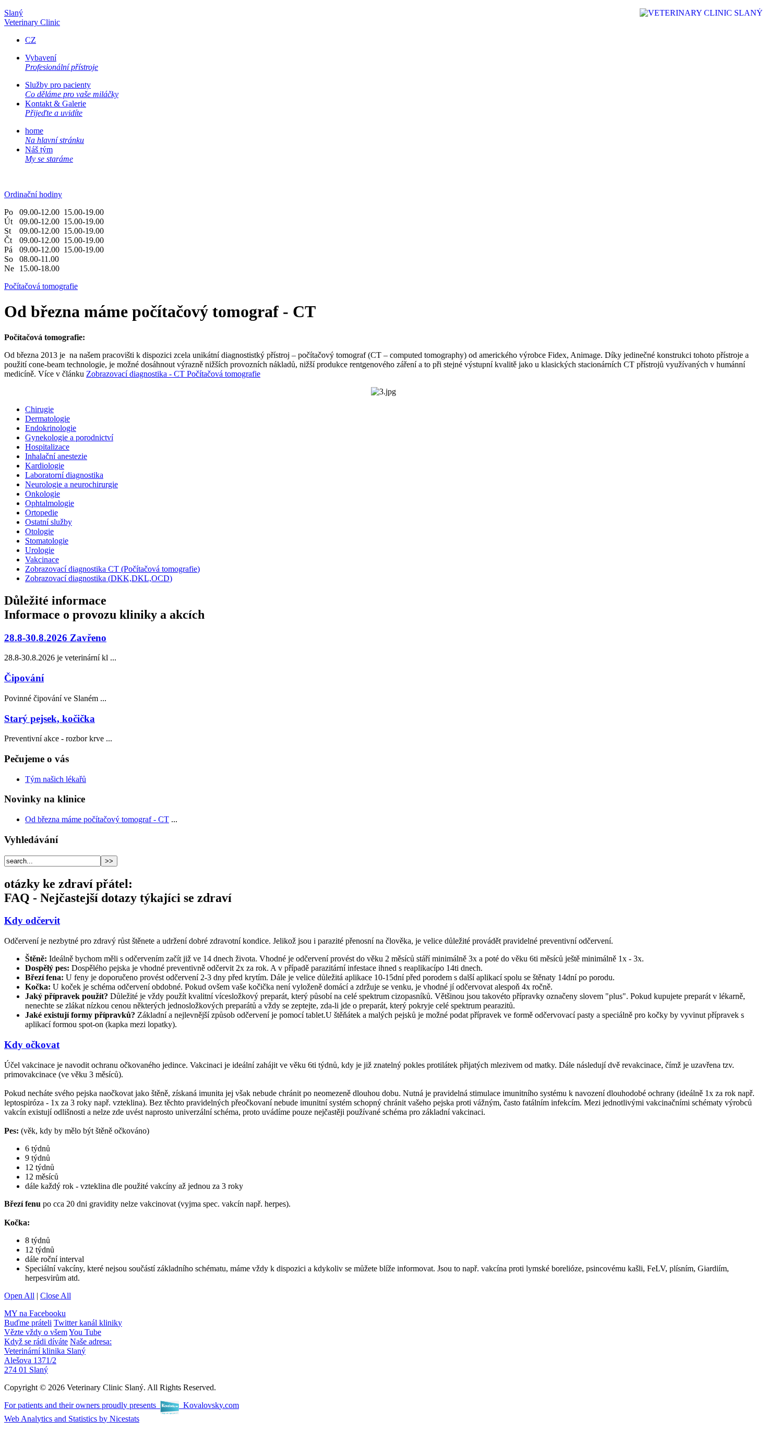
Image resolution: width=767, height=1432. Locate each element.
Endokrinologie (50, 428)
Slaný (32, 17)
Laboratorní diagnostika (64, 475)
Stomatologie (46, 540)
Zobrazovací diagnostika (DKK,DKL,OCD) (98, 578)
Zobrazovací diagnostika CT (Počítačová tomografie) (112, 568)
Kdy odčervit (32, 920)
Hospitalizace (47, 446)
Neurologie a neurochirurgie (71, 484)
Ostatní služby (48, 522)
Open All (19, 1295)
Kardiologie (44, 465)
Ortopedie (41, 512)
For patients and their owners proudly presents (121, 1405)
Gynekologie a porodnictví (69, 437)
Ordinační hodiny (33, 194)
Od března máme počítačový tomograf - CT (97, 819)
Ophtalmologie (49, 503)
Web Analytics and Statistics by (71, 1418)
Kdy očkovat (31, 1044)
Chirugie (39, 409)
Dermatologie (47, 418)
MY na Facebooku (35, 1318)
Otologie (39, 531)
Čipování (24, 677)
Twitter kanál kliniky (63, 1327)
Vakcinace (42, 559)
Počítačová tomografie (41, 286)
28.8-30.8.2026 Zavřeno (55, 637)
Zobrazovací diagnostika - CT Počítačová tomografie (173, 373)
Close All (55, 1295)
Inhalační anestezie (56, 456)
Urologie (39, 550)
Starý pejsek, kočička (49, 718)
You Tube (52, 1337)
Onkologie (42, 493)
